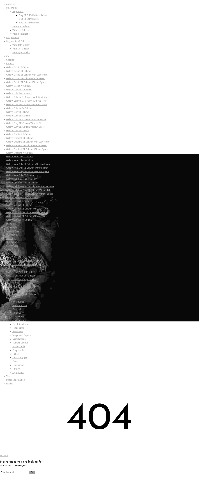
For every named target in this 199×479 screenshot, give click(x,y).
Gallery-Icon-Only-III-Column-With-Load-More (28, 164)
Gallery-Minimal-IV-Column (19, 220)
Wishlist (9, 383)
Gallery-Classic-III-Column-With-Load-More (26, 75)
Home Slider (12, 227)
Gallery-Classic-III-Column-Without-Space (26, 82)
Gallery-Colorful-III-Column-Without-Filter (26, 101)
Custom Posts (19, 320)
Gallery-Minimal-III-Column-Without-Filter (26, 212)
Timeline (16, 369)
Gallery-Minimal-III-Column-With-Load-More (27, 208)
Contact (10, 63)
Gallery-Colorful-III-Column (19, 93)
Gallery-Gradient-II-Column (19, 134)
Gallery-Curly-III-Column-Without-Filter (25, 123)
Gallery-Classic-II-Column (18, 67)
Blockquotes (18, 302)
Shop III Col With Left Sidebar (20, 275)
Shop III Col (12, 268)
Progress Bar (18, 350)
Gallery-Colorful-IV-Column (19, 108)
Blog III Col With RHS (29, 22)
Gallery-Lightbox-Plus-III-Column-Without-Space (29, 194)
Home (9, 223)
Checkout (10, 60)
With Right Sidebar (21, 34)
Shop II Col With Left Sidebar (20, 261)
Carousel (16, 309)
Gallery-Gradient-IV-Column (19, 153)
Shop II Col (11, 253)
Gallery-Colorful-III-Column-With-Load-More (27, 97)
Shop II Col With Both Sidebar (20, 257)
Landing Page (12, 231)
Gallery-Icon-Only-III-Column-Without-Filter (27, 168)
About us (10, 4)
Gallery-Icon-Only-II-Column (19, 156)
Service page (12, 246)
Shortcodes (11, 298)
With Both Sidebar (21, 26)
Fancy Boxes (18, 328)
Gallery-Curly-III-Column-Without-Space (25, 127)
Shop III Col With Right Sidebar (21, 279)
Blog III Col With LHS (29, 19)
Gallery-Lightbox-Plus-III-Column (22, 182)
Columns (16, 313)
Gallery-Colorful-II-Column (19, 89)
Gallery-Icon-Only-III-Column (20, 160)
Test (8, 376)
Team (15, 361)
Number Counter (20, 342)
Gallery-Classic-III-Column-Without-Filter (25, 78)
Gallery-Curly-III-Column (18, 115)
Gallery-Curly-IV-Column (17, 130)
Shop (8, 249)
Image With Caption (21, 335)
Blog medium (12, 37)
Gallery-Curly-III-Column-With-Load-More (26, 119)
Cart (8, 56)
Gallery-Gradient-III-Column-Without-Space (27, 149)
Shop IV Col (12, 283)
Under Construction (15, 380)
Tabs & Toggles (19, 357)
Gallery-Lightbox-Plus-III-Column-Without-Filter (29, 190)
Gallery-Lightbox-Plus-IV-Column (22, 197)
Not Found (11, 242)
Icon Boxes (17, 331)
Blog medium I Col (15, 41)
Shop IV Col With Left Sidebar (20, 290)
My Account (12, 235)
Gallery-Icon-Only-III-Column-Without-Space (27, 171)
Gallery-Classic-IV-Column (18, 86)
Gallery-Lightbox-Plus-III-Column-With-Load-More (30, 186)
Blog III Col (17, 11)
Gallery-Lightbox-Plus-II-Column (21, 179)
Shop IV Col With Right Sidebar (21, 294)
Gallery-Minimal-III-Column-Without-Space (26, 216)
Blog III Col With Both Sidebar (33, 15)
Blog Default (12, 8)
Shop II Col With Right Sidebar (21, 264)
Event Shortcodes (20, 324)
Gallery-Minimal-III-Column (19, 205)
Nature (9, 238)
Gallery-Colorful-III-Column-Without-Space (26, 104)
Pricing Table (18, 346)
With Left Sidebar (20, 30)
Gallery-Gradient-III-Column (19, 138)
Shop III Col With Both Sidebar (21, 272)
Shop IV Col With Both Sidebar (21, 287)
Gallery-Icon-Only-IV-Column (20, 175)
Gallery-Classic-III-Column (18, 71)
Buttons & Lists (19, 305)
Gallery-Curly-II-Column (17, 112)
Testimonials (18, 365)
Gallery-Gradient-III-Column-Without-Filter (26, 145)
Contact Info (18, 316)
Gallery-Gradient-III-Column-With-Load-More (27, 141)
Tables (15, 354)
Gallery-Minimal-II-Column (18, 201)
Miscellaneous (18, 339)
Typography (18, 372)
